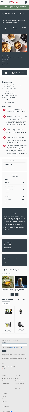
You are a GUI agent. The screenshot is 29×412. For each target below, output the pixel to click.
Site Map (4, 409)
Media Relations (5, 383)
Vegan (18, 57)
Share (22, 72)
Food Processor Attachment (10, 167)
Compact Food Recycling (20, 330)
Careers (3, 380)
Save (9, 72)
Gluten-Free (4, 57)
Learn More (12, 7)
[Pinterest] (8, 366)
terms (20, 347)
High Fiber (9, 57)
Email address (4, 342)
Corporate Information (7, 373)
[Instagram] (14, 366)
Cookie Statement (6, 406)
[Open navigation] (26, 1)
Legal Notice (4, 401)
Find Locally (17, 388)
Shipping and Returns (19, 383)
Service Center (18, 385)
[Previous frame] (12, 294)
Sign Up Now (7, 262)
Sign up (4, 350)
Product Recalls (18, 391)
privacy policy (13, 347)
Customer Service (18, 373)
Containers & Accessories (8, 331)
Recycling (4, 398)
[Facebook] (3, 366)
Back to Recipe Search (6, 273)
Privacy (3, 404)
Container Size (8, 164)
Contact (16, 378)
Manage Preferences (8, 64)
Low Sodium (14, 57)
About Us (4, 375)
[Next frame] (17, 294)
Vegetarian (22, 57)
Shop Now (17, 7)
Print (15, 72)
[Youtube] (11, 366)
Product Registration (19, 380)
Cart (2, 3)
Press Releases (5, 385)
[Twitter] (5, 366)
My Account (4, 393)
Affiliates (4, 396)
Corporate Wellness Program (8, 378)
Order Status (17, 375)
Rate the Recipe (7, 247)
